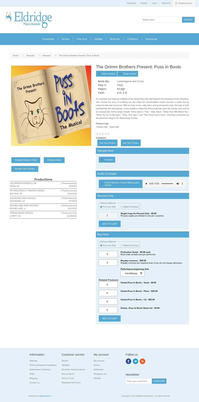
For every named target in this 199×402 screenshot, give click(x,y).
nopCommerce (45, 396)
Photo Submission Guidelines (43, 365)
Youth (112, 127)
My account (99, 361)
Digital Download (131, 207)
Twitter (135, 361)
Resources (151, 39)
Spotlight (66, 365)
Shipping (34, 378)
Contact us (34, 382)
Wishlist (97, 378)
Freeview (109, 160)
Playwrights (131, 3)
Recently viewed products (73, 369)
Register (144, 3)
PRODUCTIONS (54, 160)
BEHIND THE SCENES (25, 169)
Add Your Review (107, 143)
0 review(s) (101, 137)
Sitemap (33, 361)
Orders (97, 365)
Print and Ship (109, 207)
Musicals (115, 39)
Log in (154, 3)
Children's (132, 39)
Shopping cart (100, 374)
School (65, 39)
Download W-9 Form (71, 382)
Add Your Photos (131, 143)
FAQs (32, 374)
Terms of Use (68, 378)
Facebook (128, 361)
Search (65, 361)
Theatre (99, 127)
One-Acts (82, 39)
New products (68, 374)
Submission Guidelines (40, 369)
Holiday (98, 39)
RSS (142, 361)
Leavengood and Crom (130, 81)
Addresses (98, 369)
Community (48, 39)
